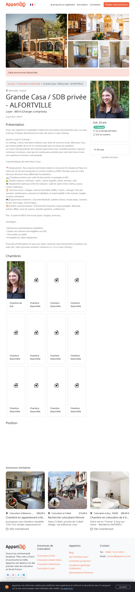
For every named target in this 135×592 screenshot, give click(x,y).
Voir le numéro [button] (102, 134)
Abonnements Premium (81, 572)
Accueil (11, 83)
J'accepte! (123, 587)
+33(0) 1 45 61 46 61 (114, 552)
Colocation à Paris (46, 555)
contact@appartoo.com (119, 556)
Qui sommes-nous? (78, 556)
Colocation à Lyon (46, 568)
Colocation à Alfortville (29, 83)
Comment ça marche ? (80, 561)
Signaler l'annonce (110, 157)
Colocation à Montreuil (48, 564)
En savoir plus (67, 588)
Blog (71, 552)
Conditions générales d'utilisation (79, 567)
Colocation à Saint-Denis (49, 559)
